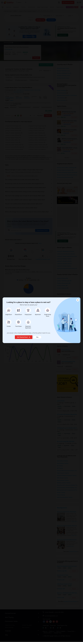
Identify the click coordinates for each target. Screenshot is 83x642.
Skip (37, 337)
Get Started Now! (22, 337)
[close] (77, 300)
